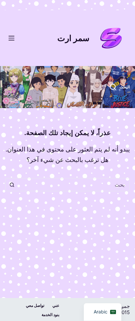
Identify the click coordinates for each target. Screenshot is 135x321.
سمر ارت (73, 38)
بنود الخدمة (50, 314)
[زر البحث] (12, 184)
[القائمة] (11, 38)
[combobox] (73, 184)
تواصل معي (35, 305)
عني (55, 305)
